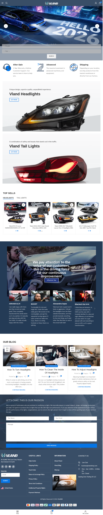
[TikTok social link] (12, 466)
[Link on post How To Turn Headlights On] (18, 355)
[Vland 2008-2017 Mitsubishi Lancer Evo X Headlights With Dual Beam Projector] (63, 213)
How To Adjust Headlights (83, 369)
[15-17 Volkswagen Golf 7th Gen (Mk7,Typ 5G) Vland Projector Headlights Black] (87, 213)
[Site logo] (50, 3)
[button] (5, 26)
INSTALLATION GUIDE (83, 366)
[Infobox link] (17, 69)
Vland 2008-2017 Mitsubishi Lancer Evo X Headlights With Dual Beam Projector (62, 228)
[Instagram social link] (5, 466)
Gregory (19, 376)
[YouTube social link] (9, 466)
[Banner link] (51, 158)
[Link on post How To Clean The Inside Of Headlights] (51, 355)
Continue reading (18, 390)
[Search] (7, 3)
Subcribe (3, 471)
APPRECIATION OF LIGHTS (18, 366)
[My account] (94, 3)
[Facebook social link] (1, 466)
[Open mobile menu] (3, 3)
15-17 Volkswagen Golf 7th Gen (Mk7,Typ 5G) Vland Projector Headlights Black (87, 228)
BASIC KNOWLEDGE (51, 366)
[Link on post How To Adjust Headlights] (83, 355)
